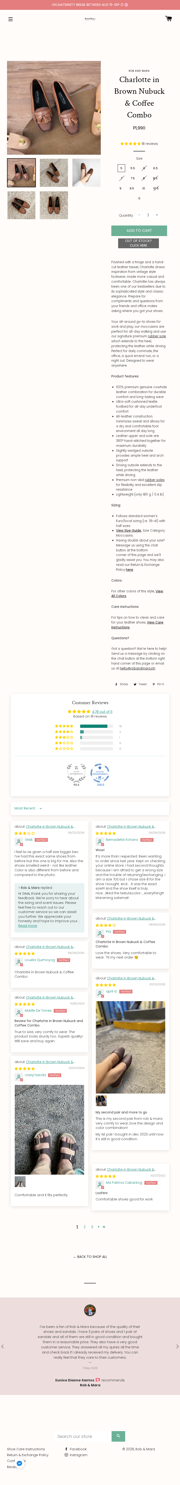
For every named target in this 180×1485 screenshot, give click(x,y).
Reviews (13, 1467)
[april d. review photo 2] (101, 1100)
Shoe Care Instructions (26, 1449)
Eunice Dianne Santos (75, 1380)
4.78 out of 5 (102, 711)
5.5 (133, 168)
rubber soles (155, 480)
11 (139, 198)
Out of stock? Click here (138, 243)
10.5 (156, 188)
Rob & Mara (90, 1385)
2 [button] (85, 1227)
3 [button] (92, 1227)
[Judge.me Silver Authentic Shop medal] (76, 773)
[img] (25, 833)
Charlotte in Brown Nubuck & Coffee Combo (44, 829)
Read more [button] (27, 925)
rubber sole (157, 336)
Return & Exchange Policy (28, 1455)
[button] (131, 143)
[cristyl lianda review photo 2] (20, 1181)
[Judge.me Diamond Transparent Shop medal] (99, 773)
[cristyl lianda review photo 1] (49, 1130)
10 (143, 188)
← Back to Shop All (90, 1256)
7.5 (133, 178)
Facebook (78, 1449)
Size (139, 158)
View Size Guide (128, 530)
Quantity (126, 215)
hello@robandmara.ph (137, 668)
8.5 (155, 178)
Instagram (78, 1455)
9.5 (132, 188)
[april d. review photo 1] (130, 1047)
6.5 (155, 168)
